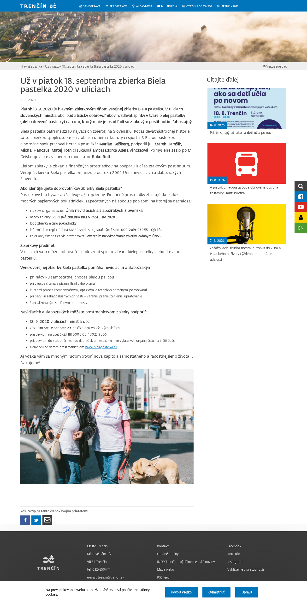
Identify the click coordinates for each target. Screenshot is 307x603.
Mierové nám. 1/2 (99, 554)
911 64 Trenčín (97, 562)
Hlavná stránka (31, 66)
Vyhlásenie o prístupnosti (245, 569)
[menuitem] (92, 6)
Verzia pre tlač (276, 66)
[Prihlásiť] (301, 217)
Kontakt (163, 546)
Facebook (234, 546)
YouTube (234, 554)
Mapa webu (165, 569)
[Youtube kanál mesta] (301, 207)
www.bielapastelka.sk (101, 347)
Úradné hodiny (168, 554)
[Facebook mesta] (301, 196)
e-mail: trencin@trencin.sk (105, 577)
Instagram (234, 562)
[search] (301, 186)
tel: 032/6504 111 (98, 569)
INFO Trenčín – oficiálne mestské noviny (186, 562)
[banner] (42, 6)
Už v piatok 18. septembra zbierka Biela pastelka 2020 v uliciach (90, 66)
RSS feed (163, 577)
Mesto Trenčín (97, 546)
